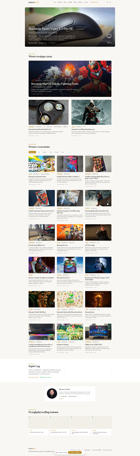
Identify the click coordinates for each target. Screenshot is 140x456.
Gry (55, 2)
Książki (70, 2)
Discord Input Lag (107, 450)
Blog (75, 2)
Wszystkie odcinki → (34, 377)
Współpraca (73, 450)
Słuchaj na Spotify (46, 377)
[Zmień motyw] (110, 2)
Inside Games (94, 2)
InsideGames (64, 396)
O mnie (86, 2)
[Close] (84, 452)
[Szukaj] (107, 2)
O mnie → (61, 398)
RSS (79, 450)
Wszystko (32, 152)
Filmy (65, 2)
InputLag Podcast (72, 396)
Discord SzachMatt (96, 450)
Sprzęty (60, 2)
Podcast (80, 2)
